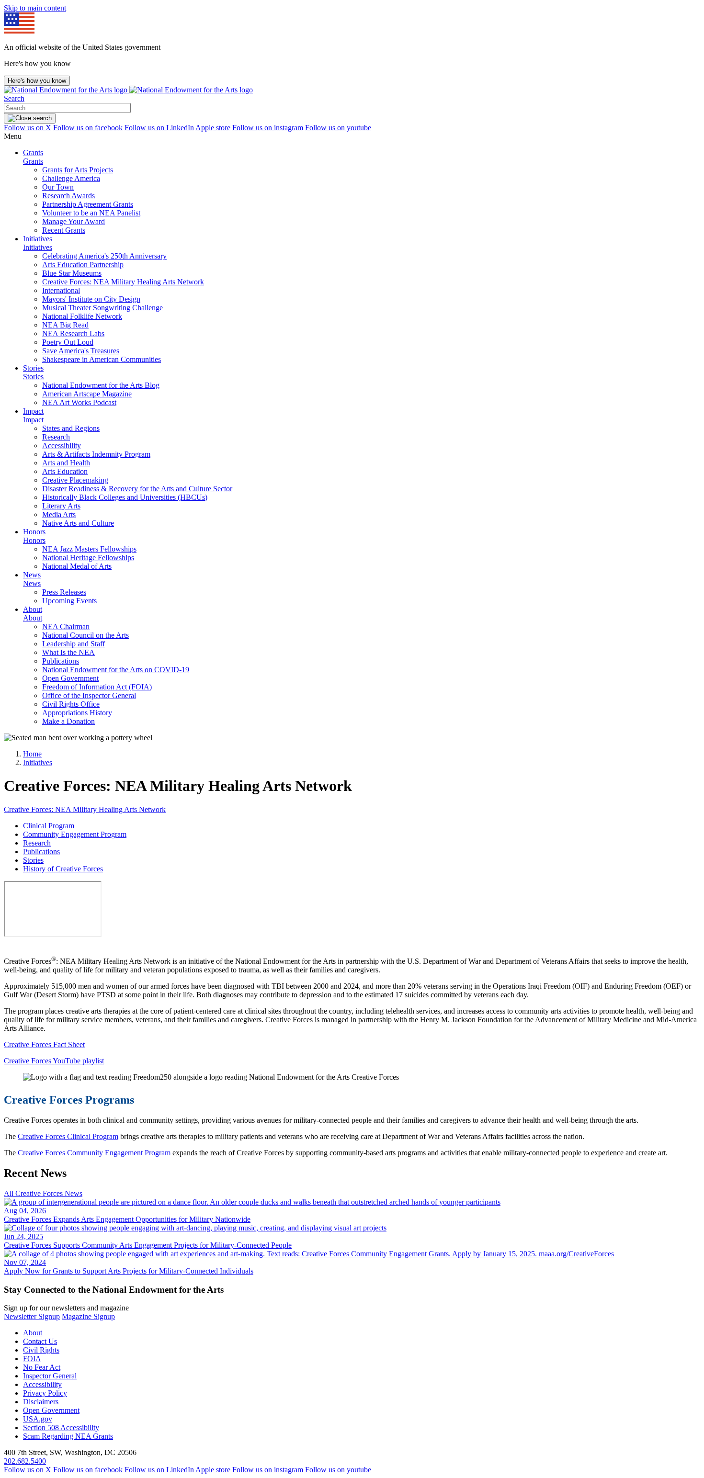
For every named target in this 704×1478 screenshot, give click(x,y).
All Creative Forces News (43, 1193)
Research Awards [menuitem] (68, 196)
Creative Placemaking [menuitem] (75, 480)
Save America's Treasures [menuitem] (80, 351)
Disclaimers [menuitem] (40, 1402)
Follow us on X (27, 128)
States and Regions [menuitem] (71, 428)
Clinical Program (48, 826)
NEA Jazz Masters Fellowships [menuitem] (89, 549)
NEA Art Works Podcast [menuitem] (79, 402)
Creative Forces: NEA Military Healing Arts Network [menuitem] (123, 282)
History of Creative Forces (63, 869)
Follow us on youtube (338, 128)
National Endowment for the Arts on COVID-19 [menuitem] (115, 670)
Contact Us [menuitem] (40, 1341)
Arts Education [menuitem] (65, 471)
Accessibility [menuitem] (61, 445)
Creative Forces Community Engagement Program (94, 1153)
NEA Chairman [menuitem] (66, 626)
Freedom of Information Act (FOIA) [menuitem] (97, 687)
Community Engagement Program (74, 834)
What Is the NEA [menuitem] (68, 652)
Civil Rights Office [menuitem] (71, 704)
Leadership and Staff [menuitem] (73, 644)
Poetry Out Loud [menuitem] (67, 342)
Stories (33, 860)
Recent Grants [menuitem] (63, 230)
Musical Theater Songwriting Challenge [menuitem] (102, 308)
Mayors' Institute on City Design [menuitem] (91, 299)
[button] (14, 98)
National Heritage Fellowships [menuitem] (88, 557)
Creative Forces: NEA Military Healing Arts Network (85, 809)
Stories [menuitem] (33, 368)
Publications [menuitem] (60, 661)
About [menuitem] (32, 609)
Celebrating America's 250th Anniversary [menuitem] (104, 256)
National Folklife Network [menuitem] (82, 316)
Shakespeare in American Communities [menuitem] (101, 359)
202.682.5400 (25, 1461)
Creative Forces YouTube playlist (54, 1061)
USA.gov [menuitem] (37, 1419)
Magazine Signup (88, 1316)
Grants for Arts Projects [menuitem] (77, 170)
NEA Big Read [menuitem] (65, 325)
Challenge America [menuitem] (71, 178)
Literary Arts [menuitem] (61, 506)
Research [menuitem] (56, 437)
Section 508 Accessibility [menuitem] (61, 1427)
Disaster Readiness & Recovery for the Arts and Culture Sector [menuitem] (137, 489)
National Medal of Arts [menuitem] (77, 566)
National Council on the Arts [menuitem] (85, 635)
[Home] (128, 90)
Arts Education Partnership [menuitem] (83, 264)
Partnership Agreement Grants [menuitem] (87, 204)
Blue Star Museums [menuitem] (72, 273)
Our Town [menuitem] (58, 187)
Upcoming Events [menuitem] (69, 601)
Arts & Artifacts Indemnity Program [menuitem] (96, 454)
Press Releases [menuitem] (64, 592)
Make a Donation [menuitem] (68, 721)
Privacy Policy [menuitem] (45, 1393)
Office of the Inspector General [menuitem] (89, 695)
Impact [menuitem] (33, 411)
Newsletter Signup (32, 1316)
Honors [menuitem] (34, 532)
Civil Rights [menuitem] (41, 1350)
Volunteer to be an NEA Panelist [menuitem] (91, 213)
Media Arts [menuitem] (59, 514)
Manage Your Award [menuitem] (73, 221)
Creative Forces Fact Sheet (44, 1044)
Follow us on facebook (88, 128)
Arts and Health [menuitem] (66, 463)
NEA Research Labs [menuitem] (73, 333)
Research (37, 843)
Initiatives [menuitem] (37, 239)
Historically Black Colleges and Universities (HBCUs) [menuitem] (124, 497)
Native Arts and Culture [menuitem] (78, 523)
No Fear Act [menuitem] (41, 1367)
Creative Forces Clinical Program (68, 1136)
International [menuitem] (61, 290)
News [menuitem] (32, 575)
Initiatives (37, 762)
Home (32, 754)
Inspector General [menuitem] (50, 1376)
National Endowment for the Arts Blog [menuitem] (100, 385)
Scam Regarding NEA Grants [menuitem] (68, 1436)
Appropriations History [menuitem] (77, 713)
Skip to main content (35, 8)
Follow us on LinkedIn (159, 128)
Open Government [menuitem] (70, 678)
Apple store (212, 128)
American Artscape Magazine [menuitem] (87, 394)
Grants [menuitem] (33, 152)
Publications (41, 851)
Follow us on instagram (267, 128)
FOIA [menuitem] (32, 1358)
